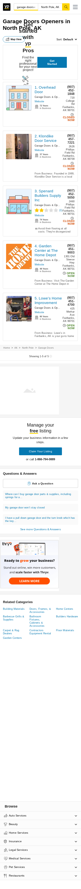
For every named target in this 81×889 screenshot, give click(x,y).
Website (39, 101)
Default (68, 39)
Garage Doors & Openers (49, 96)
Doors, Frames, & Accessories (40, 610)
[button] (75, 7)
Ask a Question (42, 483)
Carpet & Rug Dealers (11, 632)
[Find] (66, 6)
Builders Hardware (67, 616)
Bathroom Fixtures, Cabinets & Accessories (36, 621)
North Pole (28, 347)
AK (15, 347)
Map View (16, 39)
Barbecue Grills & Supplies (13, 618)
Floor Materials (65, 630)
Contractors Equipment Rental (40, 632)
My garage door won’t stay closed (25, 507)
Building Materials (14, 608)
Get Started (52, 62)
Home (6, 347)
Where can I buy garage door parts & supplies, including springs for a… (38, 496)
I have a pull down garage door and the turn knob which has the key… (40, 519)
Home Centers (64, 608)
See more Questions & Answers (40, 529)
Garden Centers (12, 637)
